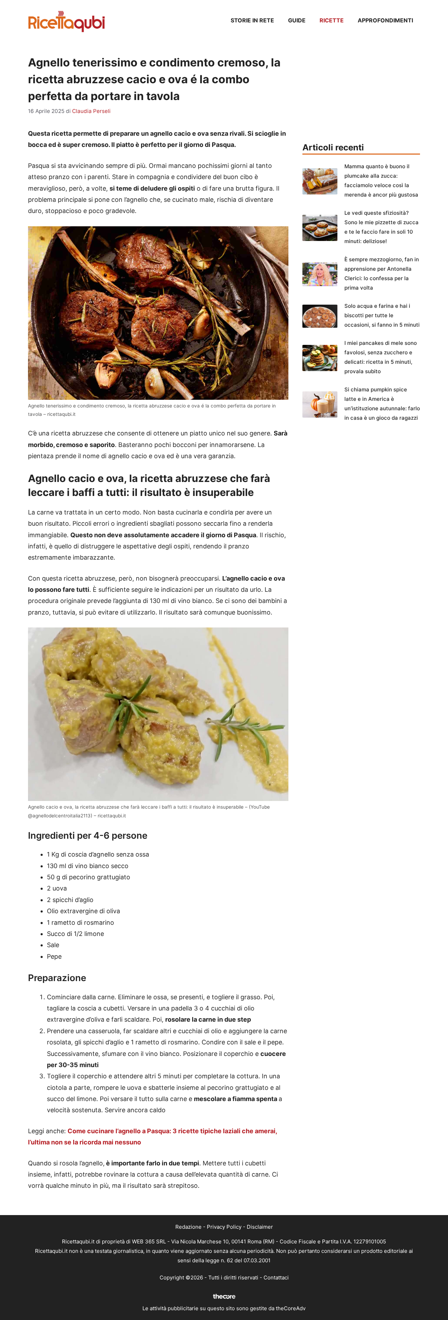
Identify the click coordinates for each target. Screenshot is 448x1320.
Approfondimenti (385, 20)
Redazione (188, 1226)
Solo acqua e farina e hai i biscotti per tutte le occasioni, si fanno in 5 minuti (382, 315)
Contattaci (276, 1277)
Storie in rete (252, 20)
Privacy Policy (224, 1226)
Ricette (332, 20)
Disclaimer (260, 1226)
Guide (297, 20)
